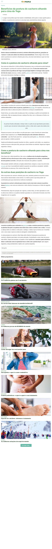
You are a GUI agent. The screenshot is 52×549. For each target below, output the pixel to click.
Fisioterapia (4, 417)
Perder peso (4, 347)
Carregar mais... (26, 445)
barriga (32, 107)
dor (37, 137)
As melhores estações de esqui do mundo (15, 441)
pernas (25, 225)
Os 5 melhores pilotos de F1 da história (13, 280)
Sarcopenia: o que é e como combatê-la (14, 372)
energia (3, 166)
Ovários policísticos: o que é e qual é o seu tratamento (19, 395)
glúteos (28, 73)
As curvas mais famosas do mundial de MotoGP (17, 303)
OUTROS (3, 440)
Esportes (3, 5)
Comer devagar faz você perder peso (13, 349)
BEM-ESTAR (3, 370)
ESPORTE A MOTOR (5, 278)
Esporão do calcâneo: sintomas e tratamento (16, 418)
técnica (7, 185)
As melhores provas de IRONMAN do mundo (15, 326)
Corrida (3, 324)
